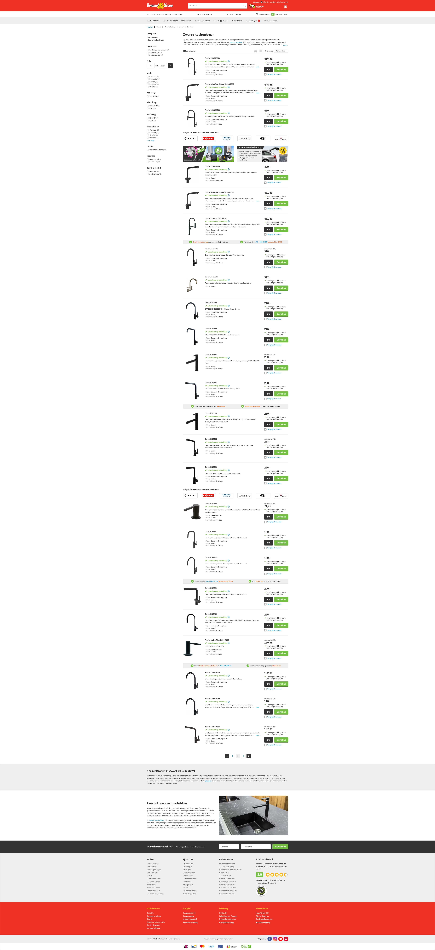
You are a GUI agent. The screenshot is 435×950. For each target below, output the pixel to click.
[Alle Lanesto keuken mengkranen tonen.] (244, 138)
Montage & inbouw (153, 928)
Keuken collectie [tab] (153, 21)
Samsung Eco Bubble (227, 879)
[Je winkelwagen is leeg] (285, 7)
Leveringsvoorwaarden (155, 894)
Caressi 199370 (211, 303)
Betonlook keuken (153, 888)
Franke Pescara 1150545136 (215, 218)
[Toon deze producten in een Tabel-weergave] (260, 51)
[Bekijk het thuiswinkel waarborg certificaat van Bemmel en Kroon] (256, 6)
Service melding (270, 2)
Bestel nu (281, 69)
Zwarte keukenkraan (156, 40)
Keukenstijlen (152, 867)
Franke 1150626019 (212, 673)
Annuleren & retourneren (156, 922)
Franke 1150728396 (212, 58)
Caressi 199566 (211, 413)
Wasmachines (188, 864)
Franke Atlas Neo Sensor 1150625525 (219, 84)
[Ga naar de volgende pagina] (248, 756)
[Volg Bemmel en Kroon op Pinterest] (286, 939)
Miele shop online (189, 894)
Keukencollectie (152, 864)
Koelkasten (187, 882)
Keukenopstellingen (154, 870)
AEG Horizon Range (226, 867)
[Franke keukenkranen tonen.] (208, 138)
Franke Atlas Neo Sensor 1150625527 (219, 192)
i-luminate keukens (154, 879)
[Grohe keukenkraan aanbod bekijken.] (226, 138)
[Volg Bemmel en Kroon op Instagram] (275, 939)
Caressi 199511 (211, 531)
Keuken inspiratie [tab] (171, 21)
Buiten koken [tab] (237, 21)
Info (268, 69)
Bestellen (150, 913)
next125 (150, 876)
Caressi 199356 (211, 504)
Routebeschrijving (190, 922)
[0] (285, 7)
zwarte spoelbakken (156, 820)
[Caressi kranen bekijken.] (190, 138)
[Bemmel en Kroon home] (160, 6)
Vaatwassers (188, 876)
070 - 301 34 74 (261, 242)
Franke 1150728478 (212, 727)
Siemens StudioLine (226, 894)
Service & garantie (153, 925)
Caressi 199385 (211, 439)
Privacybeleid (209, 939)
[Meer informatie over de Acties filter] (154, 93)
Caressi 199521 (211, 588)
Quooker (208, 781)
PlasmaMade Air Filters (228, 888)
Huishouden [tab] (186, 21)
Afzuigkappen (188, 885)
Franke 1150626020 (212, 699)
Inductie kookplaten (190, 879)
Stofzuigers (187, 870)
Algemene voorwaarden (224, 939)
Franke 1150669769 (212, 166)
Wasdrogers (187, 867)
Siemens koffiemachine (228, 891)
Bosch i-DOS (224, 873)
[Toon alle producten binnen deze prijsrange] (170, 65)
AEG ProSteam (225, 876)
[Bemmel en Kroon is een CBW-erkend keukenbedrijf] (246, 946)
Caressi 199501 (211, 557)
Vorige (150, 27)
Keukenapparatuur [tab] (202, 21)
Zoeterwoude (262, 908)
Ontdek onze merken (227, 864)
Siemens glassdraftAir (227, 882)
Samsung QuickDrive (227, 885)
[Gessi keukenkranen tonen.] (263, 138)
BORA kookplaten (189, 891)
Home (158, 27)
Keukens (150, 859)
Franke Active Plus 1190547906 (217, 640)
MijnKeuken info (282, 2)
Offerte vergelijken (153, 891)
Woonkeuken (151, 885)
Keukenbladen (152, 873)
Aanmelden (280, 847)
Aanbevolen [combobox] (280, 51)
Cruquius (187, 908)
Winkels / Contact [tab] (271, 21)
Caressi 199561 (211, 354)
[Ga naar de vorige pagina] (227, 756)
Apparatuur (188, 859)
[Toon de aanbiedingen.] (208, 154)
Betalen (149, 919)
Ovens (185, 888)
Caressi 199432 (211, 614)
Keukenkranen (170, 27)
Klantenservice (153, 908)
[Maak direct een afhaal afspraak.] (262, 154)
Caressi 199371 (211, 383)
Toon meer (150, 140)
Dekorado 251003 (211, 277)
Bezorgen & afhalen (154, 916)
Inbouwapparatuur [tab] (220, 21)
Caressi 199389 (211, 467)
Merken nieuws (226, 859)
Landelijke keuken (153, 882)
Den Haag (223, 908)
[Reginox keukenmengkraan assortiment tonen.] (281, 138)
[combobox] (217, 6)
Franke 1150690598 (212, 110)
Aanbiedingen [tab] (251, 21)
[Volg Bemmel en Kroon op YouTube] (280, 939)
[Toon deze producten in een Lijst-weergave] (255, 51)
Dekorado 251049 (211, 249)
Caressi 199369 (211, 329)
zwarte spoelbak (236, 42)
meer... (285, 45)
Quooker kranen (189, 873)
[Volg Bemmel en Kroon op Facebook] (269, 939)
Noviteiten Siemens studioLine (230, 870)
